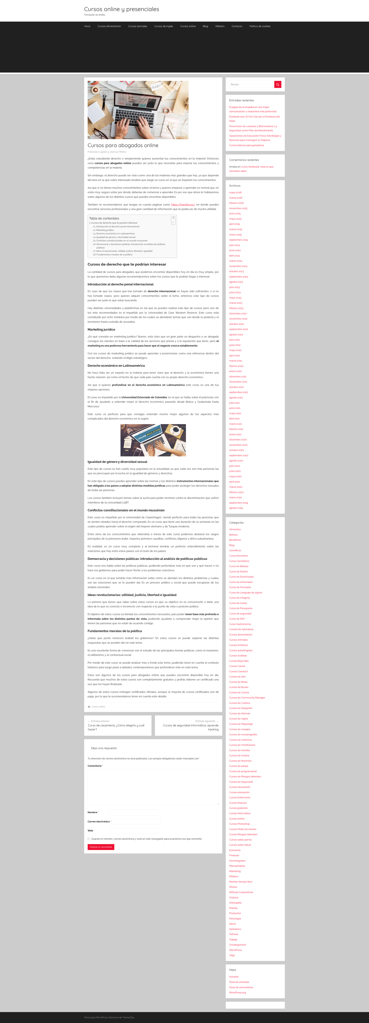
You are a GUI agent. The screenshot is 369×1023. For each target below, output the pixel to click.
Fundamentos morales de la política (114, 254)
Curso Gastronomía (240, 624)
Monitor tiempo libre (240, 881)
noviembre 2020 (238, 444)
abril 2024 (234, 255)
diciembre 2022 (238, 313)
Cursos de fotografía (240, 708)
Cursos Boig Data (238, 660)
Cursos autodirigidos (241, 650)
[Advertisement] (184, 52)
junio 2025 (235, 213)
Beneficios (235, 539)
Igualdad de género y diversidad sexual (115, 237)
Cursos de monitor (239, 750)
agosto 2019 (236, 507)
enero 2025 (235, 234)
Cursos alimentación (109, 26)
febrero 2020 (236, 492)
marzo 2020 (235, 486)
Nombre (93, 812)
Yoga (232, 955)
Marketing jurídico (105, 230)
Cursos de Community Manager (247, 697)
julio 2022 (234, 339)
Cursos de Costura (239, 702)
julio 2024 (234, 245)
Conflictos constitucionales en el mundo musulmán (122, 240)
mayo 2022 (235, 350)
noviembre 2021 (238, 381)
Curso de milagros (239, 597)
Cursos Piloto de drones (242, 829)
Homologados (237, 860)
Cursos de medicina (240, 739)
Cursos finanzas (238, 802)
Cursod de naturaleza (241, 629)
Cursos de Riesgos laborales (245, 776)
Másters (219, 26)
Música (233, 886)
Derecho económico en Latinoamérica (115, 233)
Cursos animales (137, 26)
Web (90, 830)
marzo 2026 (235, 197)
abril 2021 (234, 418)
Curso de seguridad (240, 613)
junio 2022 (235, 345)
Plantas (233, 908)
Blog (205, 26)
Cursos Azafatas (238, 655)
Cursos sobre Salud (240, 844)
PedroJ (122, 152)
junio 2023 (235, 292)
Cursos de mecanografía (243, 734)
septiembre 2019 (238, 502)
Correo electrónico (99, 821)
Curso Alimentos (238, 555)
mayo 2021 (235, 413)
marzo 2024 (235, 260)
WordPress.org (237, 992)
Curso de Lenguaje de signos (245, 592)
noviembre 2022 (238, 318)
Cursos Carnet (237, 666)
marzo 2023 (235, 302)
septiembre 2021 (238, 392)
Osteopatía (235, 902)
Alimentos (235, 529)
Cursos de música (239, 755)
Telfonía (233, 934)
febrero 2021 (236, 429)
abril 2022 (234, 355)
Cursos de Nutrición (240, 760)
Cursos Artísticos (238, 645)
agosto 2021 (236, 397)
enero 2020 (235, 497)
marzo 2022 (235, 360)
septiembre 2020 (238, 455)
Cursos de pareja (238, 766)
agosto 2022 (236, 334)
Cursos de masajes (239, 729)
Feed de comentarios (241, 987)
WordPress (235, 950)
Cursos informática (239, 813)
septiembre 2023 (238, 276)
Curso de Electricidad (241, 576)
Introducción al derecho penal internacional (117, 226)
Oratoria (233, 897)
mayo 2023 (235, 297)
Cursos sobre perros (240, 839)
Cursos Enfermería (239, 797)
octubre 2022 (236, 324)
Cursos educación (239, 792)
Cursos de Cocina (239, 692)
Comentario (95, 765)
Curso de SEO (237, 618)
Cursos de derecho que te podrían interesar (114, 222)
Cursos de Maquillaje (241, 723)
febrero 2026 (236, 202)
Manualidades (237, 865)
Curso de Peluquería (240, 608)
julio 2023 (234, 287)
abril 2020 (234, 481)
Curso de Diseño (238, 571)
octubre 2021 (236, 387)
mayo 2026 (235, 192)
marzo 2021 (235, 423)
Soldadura (235, 929)
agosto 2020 (236, 460)
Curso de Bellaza (238, 566)
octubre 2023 (236, 271)
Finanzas (234, 855)
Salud (232, 923)
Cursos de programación (243, 771)
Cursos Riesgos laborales (243, 834)
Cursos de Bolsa (238, 681)
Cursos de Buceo (238, 687)
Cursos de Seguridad (241, 781)
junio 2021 (234, 408)
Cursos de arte (237, 676)
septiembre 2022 (238, 329)
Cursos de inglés (163, 26)
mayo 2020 (235, 476)
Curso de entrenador (241, 582)
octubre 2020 (236, 450)
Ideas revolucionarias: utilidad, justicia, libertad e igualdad (124, 251)
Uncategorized (237, 944)
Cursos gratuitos (238, 808)
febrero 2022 (236, 366)
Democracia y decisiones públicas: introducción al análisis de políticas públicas (130, 246)
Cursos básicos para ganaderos (246, 145)
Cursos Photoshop (239, 823)
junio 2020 (235, 471)
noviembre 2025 (238, 208)
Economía (234, 850)
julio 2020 (234, 465)
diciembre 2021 (237, 376)
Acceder (234, 976)
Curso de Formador (240, 587)
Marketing (235, 871)
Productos (235, 913)
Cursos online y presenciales (121, 9)
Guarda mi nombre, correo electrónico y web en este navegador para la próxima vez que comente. (146, 838)
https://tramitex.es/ (183, 204)
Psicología (235, 918)
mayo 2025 (235, 218)
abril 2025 (234, 224)
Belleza (233, 534)
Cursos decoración (239, 787)
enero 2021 (235, 434)
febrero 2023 (236, 308)
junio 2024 (235, 250)
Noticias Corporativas (241, 892)
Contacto (237, 26)
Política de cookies (260, 26)
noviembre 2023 (238, 266)
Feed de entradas (239, 982)
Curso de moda (238, 603)
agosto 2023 (236, 281)
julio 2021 (234, 402)
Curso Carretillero (239, 561)
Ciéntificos (235, 550)
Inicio (87, 26)
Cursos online (188, 26)
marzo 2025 (235, 229)
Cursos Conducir (238, 671)
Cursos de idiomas (239, 713)
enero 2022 (235, 371)
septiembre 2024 (238, 239)
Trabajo (233, 939)
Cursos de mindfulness (242, 745)
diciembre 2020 (238, 439)
